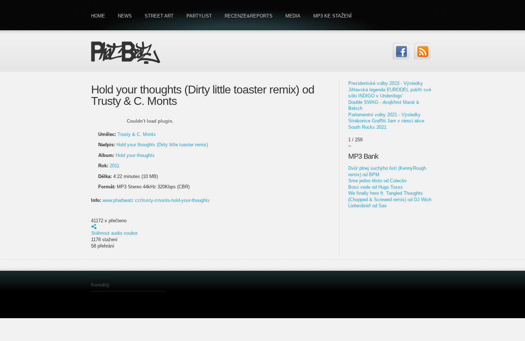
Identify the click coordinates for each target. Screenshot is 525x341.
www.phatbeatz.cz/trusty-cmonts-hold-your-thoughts (156, 200)
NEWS (125, 16)
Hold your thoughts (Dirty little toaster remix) (162, 144)
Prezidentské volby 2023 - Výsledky (385, 83)
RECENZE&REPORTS (248, 16)
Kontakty (100, 284)
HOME (98, 16)
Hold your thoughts (135, 155)
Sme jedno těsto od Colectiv (377, 180)
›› (349, 145)
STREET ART (159, 16)
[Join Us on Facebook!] (401, 51)
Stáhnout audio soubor (114, 233)
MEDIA (292, 16)
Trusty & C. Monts (137, 134)
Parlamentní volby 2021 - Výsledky (384, 114)
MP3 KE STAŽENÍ (332, 16)
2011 (114, 165)
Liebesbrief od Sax (367, 205)
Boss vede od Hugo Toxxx (375, 187)
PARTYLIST (199, 16)
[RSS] (422, 51)
